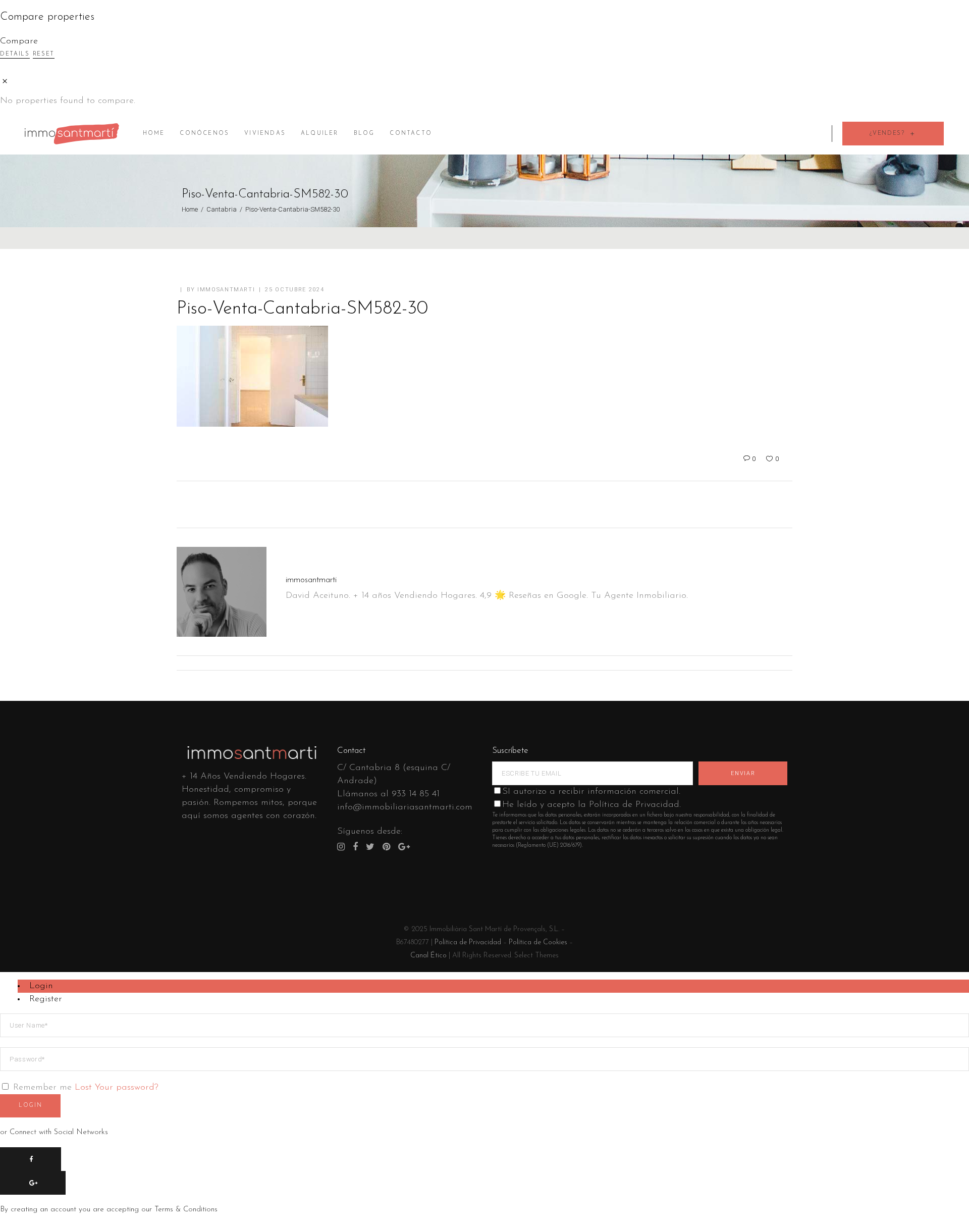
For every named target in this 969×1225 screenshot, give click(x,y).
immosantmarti (226, 289)
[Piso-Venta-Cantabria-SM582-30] (221, 592)
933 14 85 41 (416, 794)
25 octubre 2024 (294, 289)
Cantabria (221, 209)
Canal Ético (428, 955)
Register (45, 999)
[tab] (493, 986)
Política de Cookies (538, 942)
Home (190, 209)
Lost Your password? (116, 1087)
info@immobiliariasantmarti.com (404, 807)
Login (41, 986)
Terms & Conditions (186, 1209)
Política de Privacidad (468, 942)
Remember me (42, 1087)
